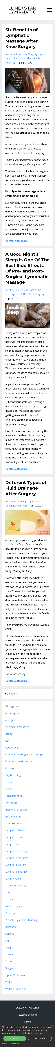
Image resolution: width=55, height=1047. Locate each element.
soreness (10, 954)
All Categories (13, 713)
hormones (11, 802)
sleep (31, 294)
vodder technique (15, 989)
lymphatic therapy (16, 871)
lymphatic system (15, 864)
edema (9, 782)
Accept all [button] (15, 1038)
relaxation (11, 927)
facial (8, 789)
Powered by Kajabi (27, 1014)
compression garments (19, 761)
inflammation (13, 54)
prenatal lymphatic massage (21, 920)
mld (40, 58)
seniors (9, 933)
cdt (7, 740)
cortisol (9, 768)
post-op (10, 63)
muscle (9, 899)
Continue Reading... (17, 240)
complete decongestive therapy (24, 754)
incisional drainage (16, 501)
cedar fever (12, 747)
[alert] (27, 1035)
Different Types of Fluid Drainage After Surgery (25, 488)
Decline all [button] (40, 1038)
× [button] (52, 1026)
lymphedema (13, 878)
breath (9, 733)
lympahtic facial (14, 830)
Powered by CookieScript (11, 1044)
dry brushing (13, 775)
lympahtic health (15, 837)
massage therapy (15, 885)
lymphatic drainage (16, 289)
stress (9, 961)
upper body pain (15, 975)
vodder (9, 982)
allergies (10, 720)
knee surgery (29, 54)
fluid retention (14, 796)
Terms (27, 1021)
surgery (39, 294)
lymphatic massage (25, 58)
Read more (40, 1033)
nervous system (14, 906)
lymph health (13, 844)
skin (7, 940)
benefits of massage (17, 727)
